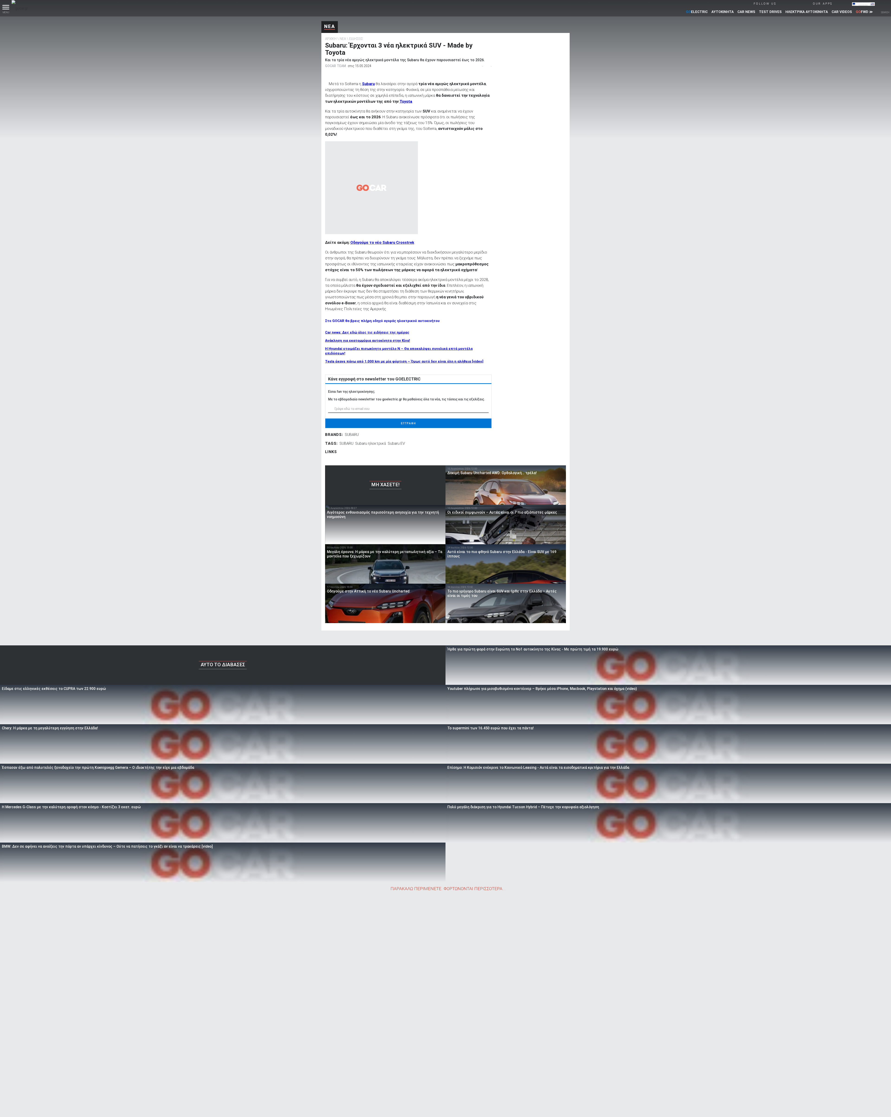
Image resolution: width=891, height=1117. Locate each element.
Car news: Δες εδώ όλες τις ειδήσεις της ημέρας (367, 332)
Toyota (406, 101)
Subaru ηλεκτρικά (370, 443)
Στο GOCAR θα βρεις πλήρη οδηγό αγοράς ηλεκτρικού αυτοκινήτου (382, 321)
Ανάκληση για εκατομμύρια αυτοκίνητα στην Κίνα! (367, 340)
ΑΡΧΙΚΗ (330, 39)
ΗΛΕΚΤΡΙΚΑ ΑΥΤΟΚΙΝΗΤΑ (806, 12)
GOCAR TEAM (335, 66)
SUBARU (352, 434)
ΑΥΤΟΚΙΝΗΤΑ (722, 12)
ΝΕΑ (329, 26)
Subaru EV (396, 443)
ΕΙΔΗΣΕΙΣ (356, 39)
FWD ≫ (864, 12)
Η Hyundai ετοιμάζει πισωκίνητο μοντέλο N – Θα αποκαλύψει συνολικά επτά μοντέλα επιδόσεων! (399, 351)
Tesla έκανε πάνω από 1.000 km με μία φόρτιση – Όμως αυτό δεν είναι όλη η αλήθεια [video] (404, 361)
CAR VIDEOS (842, 12)
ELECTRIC (697, 12)
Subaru (368, 83)
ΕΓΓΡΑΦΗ (408, 423)
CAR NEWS (746, 12)
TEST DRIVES (770, 12)
